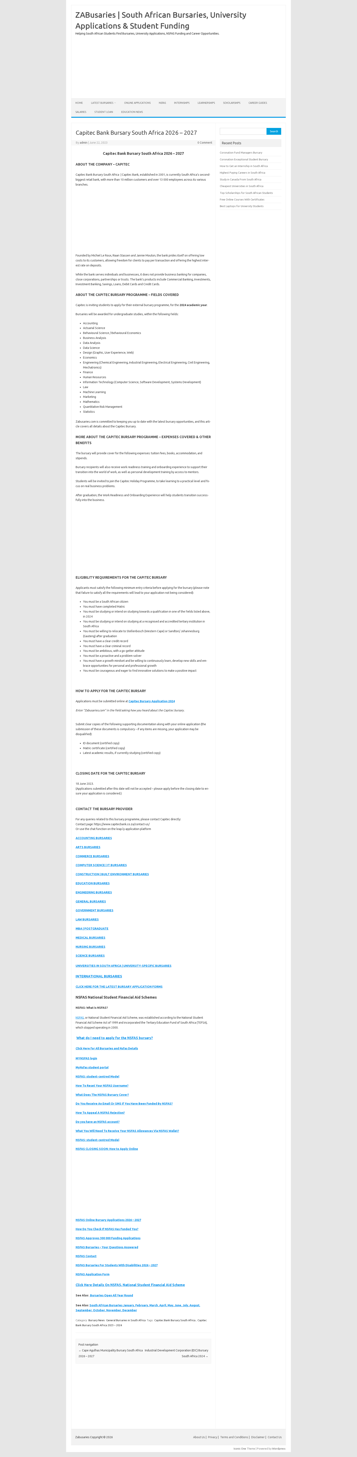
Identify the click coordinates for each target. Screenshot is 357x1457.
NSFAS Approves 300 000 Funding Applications (108, 1238)
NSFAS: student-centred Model (97, 1076)
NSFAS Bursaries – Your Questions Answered (107, 1247)
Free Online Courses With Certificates (242, 199)
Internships (181, 102)
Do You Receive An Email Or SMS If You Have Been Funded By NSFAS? (124, 1103)
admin (83, 142)
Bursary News (96, 1320)
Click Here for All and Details (107, 1048)
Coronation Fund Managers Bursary (241, 152)
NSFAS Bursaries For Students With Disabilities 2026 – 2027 (117, 1265)
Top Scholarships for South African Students (246, 192)
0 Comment (205, 142)
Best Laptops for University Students (242, 206)
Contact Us (275, 1437)
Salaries (80, 112)
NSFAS (162, 102)
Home (79, 102)
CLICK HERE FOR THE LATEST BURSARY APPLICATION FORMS (119, 986)
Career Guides (258, 102)
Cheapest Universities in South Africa (241, 186)
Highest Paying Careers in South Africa (242, 172)
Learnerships (206, 102)
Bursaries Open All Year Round (111, 1295)
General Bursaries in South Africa (126, 1320)
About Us (199, 1437)
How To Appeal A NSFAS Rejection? (100, 1112)
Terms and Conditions (234, 1437)
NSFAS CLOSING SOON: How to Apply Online (107, 1149)
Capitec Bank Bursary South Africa (174, 1320)
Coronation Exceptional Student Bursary (244, 159)
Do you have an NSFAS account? (98, 1121)
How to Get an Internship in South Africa (244, 166)
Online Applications (137, 102)
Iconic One (240, 1448)
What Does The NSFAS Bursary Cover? (102, 1094)
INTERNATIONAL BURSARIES (99, 976)
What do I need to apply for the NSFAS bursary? (114, 1038)
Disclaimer (258, 1437)
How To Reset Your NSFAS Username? (102, 1085)
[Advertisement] (178, 65)
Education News (132, 112)
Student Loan (103, 112)
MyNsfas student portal (92, 1067)
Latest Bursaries (102, 102)
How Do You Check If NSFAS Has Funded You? (107, 1229)
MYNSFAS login (86, 1058)
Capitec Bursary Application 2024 (152, 701)
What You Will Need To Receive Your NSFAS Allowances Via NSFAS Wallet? (127, 1131)
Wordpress (279, 1448)
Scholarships (231, 102)
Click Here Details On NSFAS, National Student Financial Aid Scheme (130, 1285)
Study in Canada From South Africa (240, 179)
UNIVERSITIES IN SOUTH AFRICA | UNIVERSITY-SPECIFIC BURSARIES (123, 965)
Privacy (213, 1437)
